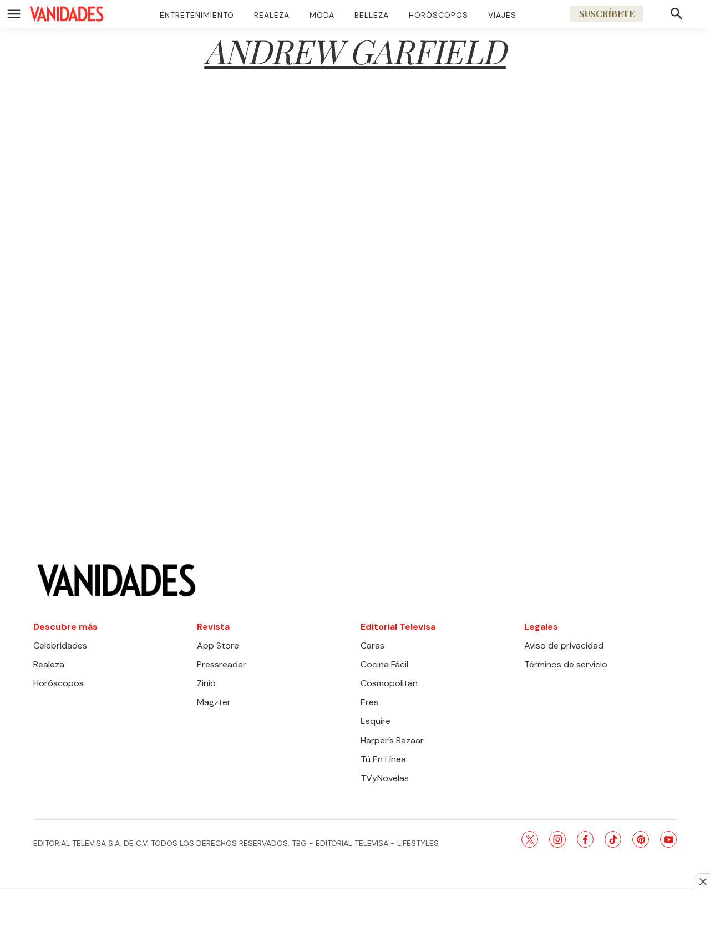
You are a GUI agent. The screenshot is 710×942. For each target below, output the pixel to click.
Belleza (371, 15)
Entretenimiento (197, 15)
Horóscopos (438, 15)
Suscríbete (607, 13)
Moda (322, 15)
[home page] (66, 14)
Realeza (272, 15)
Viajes (502, 15)
